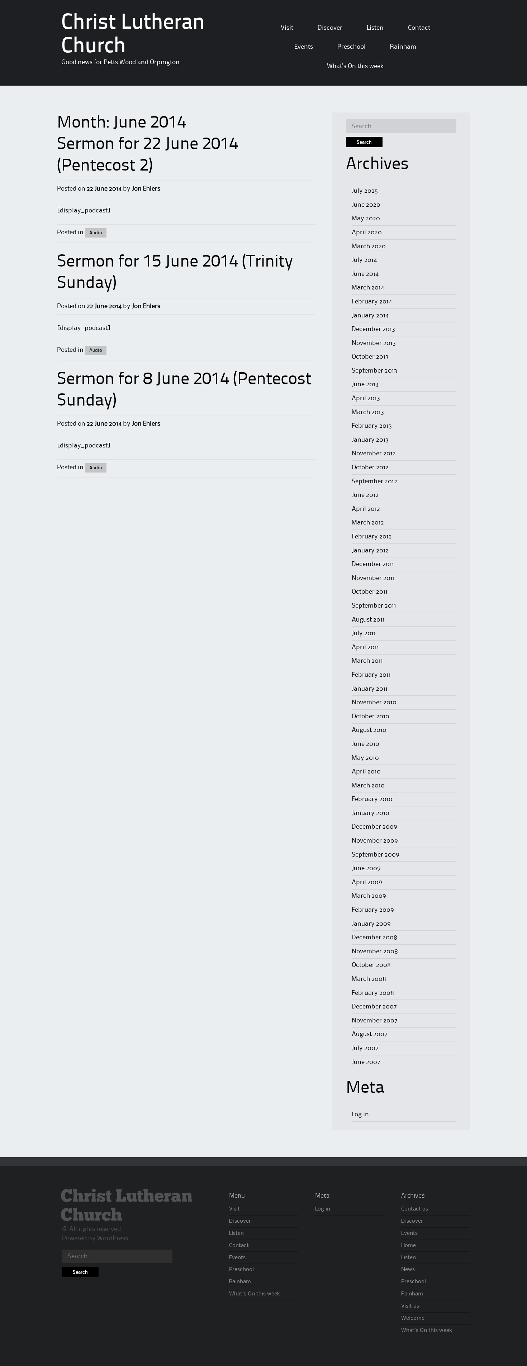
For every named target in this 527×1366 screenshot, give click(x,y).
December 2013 (373, 329)
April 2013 (366, 398)
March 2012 (368, 523)
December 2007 (374, 1007)
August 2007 (370, 1034)
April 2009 (367, 882)
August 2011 (368, 620)
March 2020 (369, 246)
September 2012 (374, 481)
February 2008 (373, 993)
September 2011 (374, 606)
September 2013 (374, 371)
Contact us (414, 1209)
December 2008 (374, 937)
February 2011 (371, 675)
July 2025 (365, 191)
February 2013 (372, 426)
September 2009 (375, 855)
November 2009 (375, 841)
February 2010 (372, 799)
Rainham (403, 47)
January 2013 (370, 440)
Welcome (412, 1318)
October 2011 (370, 592)
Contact (419, 28)
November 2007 (375, 1021)
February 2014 (372, 302)
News (408, 1269)
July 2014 (364, 260)
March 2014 (368, 288)
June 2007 (366, 1062)
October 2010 (370, 716)
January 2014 (370, 315)
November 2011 (373, 578)
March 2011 (367, 661)
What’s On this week (355, 66)
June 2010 (365, 744)
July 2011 (364, 633)
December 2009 (374, 827)
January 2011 (370, 689)
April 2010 (366, 772)
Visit (287, 28)
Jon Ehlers (146, 189)
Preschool (351, 47)
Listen (375, 28)
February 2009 (373, 910)
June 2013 (365, 384)
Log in (360, 1114)
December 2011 (373, 564)
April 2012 (366, 509)
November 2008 (375, 951)
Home (408, 1245)
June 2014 (365, 274)
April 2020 (367, 232)
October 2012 (370, 467)
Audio (95, 233)
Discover (330, 28)
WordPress (112, 1238)
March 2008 (369, 979)
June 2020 (366, 205)
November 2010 (374, 702)
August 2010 (369, 730)
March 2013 (368, 412)
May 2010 (365, 758)
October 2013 (370, 357)
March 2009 (369, 896)
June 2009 (366, 868)
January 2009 (371, 924)
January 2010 (370, 813)
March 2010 (368, 786)
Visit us (410, 1306)
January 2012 (370, 550)
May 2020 (366, 218)
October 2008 (371, 965)
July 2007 (365, 1048)
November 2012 (374, 453)
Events (303, 47)
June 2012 (365, 495)
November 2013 (374, 343)
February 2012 (372, 537)
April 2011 (365, 647)
